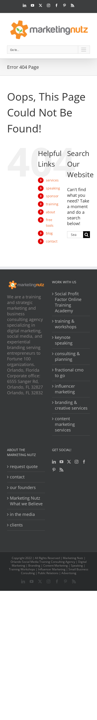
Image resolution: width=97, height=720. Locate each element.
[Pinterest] (54, 470)
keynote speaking (64, 340)
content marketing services (65, 424)
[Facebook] (84, 462)
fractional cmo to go (69, 372)
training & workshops (66, 323)
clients (16, 525)
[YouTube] (61, 462)
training (52, 204)
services (52, 180)
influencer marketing (65, 389)
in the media (22, 514)
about (50, 212)
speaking (53, 188)
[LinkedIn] (54, 462)
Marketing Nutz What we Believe (26, 500)
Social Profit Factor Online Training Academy (68, 302)
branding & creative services (71, 405)
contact (51, 241)
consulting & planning (67, 356)
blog (49, 233)
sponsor (52, 196)
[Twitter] (69, 462)
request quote (24, 466)
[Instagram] (76, 462)
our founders (23, 487)
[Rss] (61, 470)
